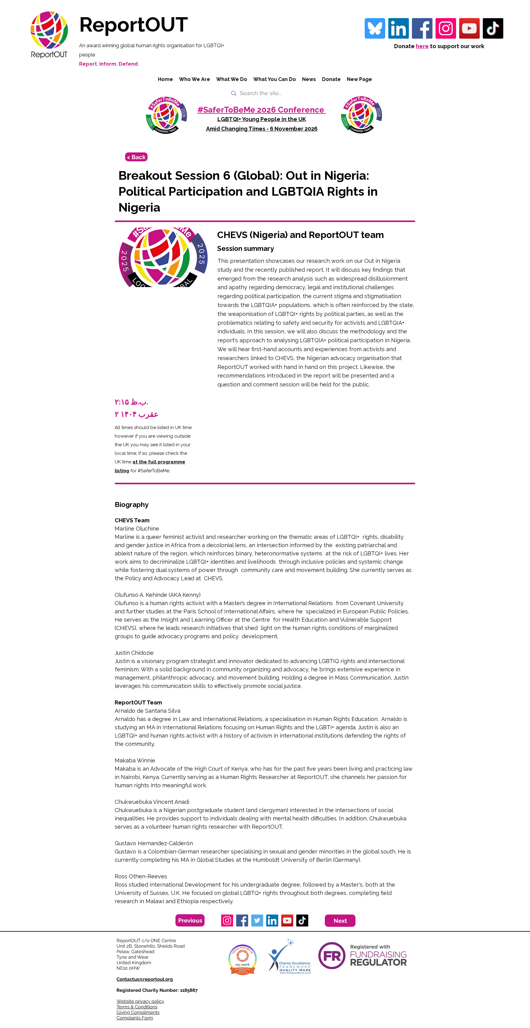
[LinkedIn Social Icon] (398, 28)
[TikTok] (493, 28)
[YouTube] (469, 28)
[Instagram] (446, 28)
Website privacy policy (140, 1001)
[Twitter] (257, 920)
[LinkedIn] (272, 920)
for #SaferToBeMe (149, 471)
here (422, 46)
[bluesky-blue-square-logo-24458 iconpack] (375, 28)
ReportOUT (133, 24)
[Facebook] (422, 28)
